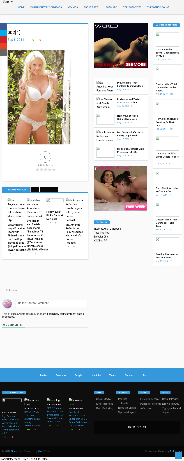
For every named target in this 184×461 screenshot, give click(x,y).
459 (28, 429)
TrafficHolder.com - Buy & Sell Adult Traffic (23, 459)
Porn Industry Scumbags (46, 7)
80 (170, 164)
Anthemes (176, 451)
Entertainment (104, 403)
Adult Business (9, 412)
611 (6, 437)
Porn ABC (111, 7)
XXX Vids (73, 7)
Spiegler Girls (101, 236)
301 (72, 429)
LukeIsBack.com (149, 399)
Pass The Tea (101, 232)
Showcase (17, 451)
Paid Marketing (104, 408)
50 (170, 195)
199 (171, 94)
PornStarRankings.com (153, 403)
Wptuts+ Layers (127, 412)
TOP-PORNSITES (132, 7)
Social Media (103, 399)
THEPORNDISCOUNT (158, 7)
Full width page (170, 403)
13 (49, 223)
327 (50, 425)
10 (57, 425)
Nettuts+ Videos (127, 407)
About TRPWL (92, 7)
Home (21, 7)
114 (171, 129)
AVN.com (145, 408)
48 (171, 261)
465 (170, 60)
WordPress (44, 451)
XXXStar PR (100, 240)
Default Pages (170, 399)
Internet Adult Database (107, 228)
